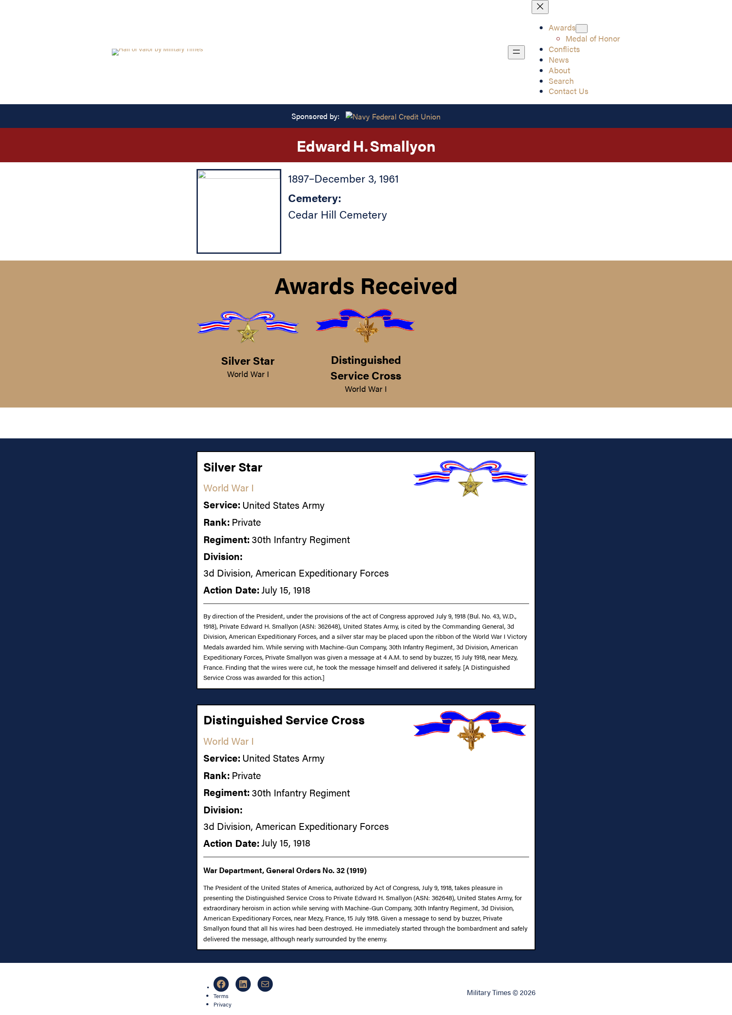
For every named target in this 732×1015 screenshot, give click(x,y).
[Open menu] (516, 52)
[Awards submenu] (582, 28)
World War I (248, 374)
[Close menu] (540, 7)
